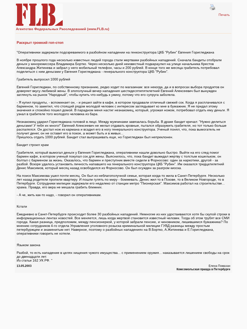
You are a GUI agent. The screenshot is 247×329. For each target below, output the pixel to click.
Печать (224, 15)
